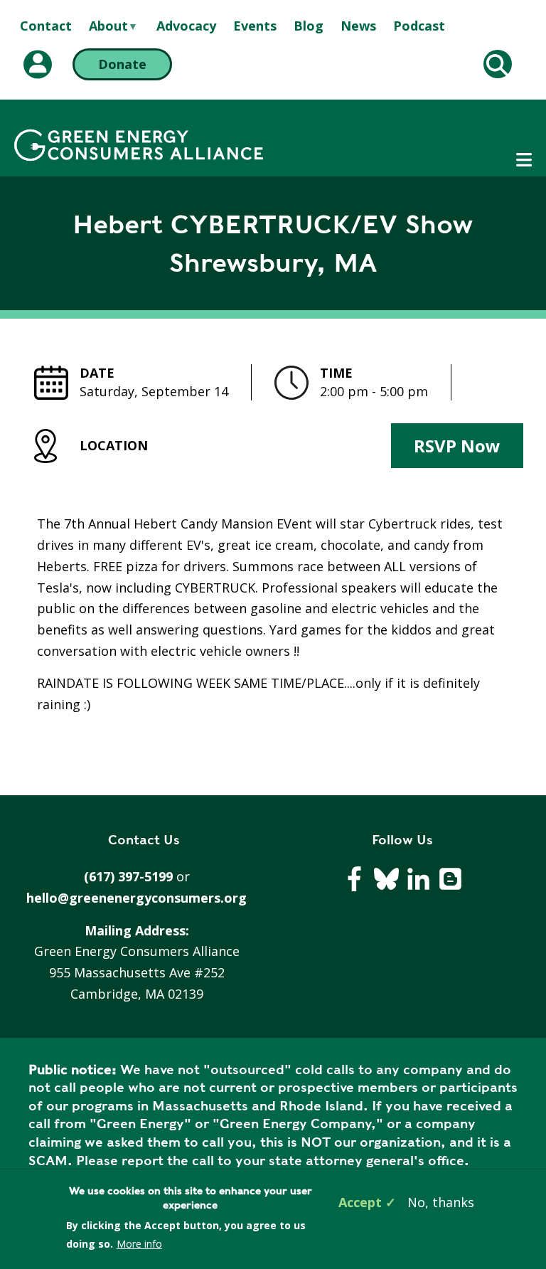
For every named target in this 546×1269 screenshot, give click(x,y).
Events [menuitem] (255, 25)
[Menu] (524, 160)
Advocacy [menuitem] (186, 25)
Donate (122, 64)
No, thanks (440, 1202)
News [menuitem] (358, 25)
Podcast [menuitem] (419, 25)
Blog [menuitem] (308, 25)
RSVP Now (457, 445)
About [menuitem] (108, 26)
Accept (360, 1202)
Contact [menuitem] (46, 25)
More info (139, 1244)
